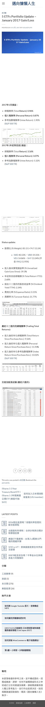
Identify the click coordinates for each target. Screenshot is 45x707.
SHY (29, 258)
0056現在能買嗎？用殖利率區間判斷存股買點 (24, 523)
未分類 (4, 13)
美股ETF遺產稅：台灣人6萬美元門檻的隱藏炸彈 (24, 540)
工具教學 (6, 573)
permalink (5, 483)
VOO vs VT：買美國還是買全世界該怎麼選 (25, 548)
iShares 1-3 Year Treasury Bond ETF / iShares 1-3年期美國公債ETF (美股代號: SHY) (11, 495)
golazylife (27, 27)
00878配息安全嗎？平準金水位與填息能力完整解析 (25, 556)
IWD (16, 255)
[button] (3, 3)
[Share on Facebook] (15, 471)
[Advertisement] (22, 79)
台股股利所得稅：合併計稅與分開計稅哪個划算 (25, 531)
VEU (16, 258)
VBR (30, 255)
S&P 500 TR (10, 123)
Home (11, 703)
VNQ (18, 261)
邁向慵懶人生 (23, 3)
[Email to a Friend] (25, 471)
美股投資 (6, 588)
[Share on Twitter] (20, 471)
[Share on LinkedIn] (29, 471)
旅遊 (4, 578)
